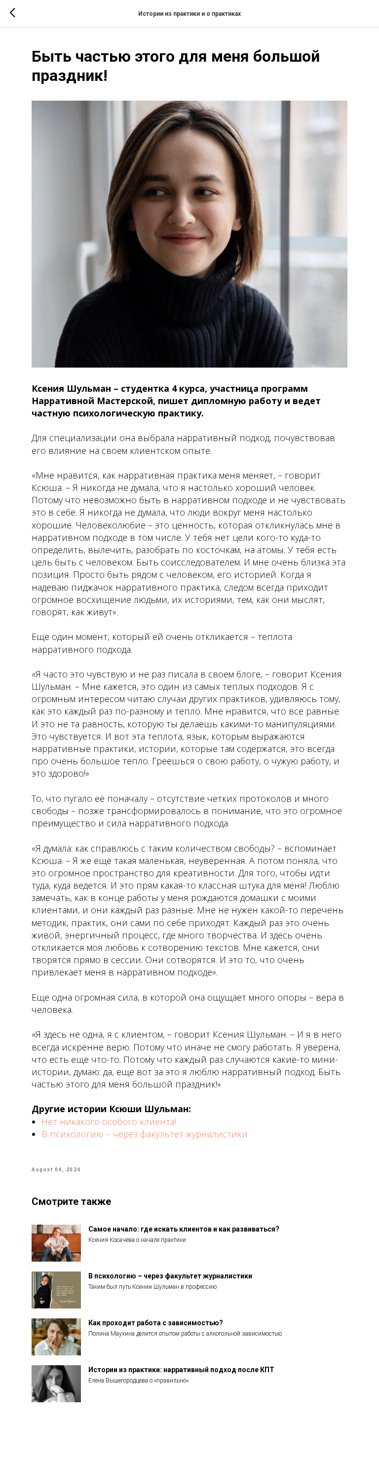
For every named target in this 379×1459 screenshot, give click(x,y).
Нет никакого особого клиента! (108, 1121)
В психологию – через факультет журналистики (144, 1134)
